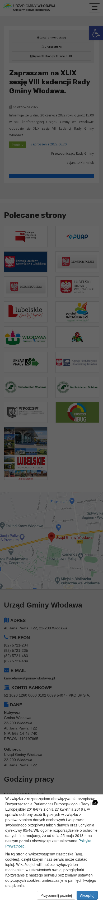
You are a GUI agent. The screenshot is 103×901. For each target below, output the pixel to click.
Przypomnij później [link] (56, 895)
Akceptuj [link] (87, 895)
